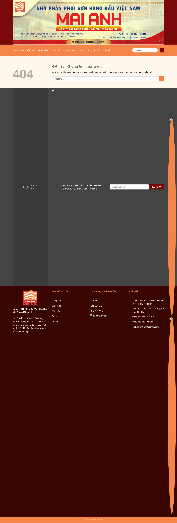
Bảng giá (84, 50)
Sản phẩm (43, 50)
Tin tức (97, 50)
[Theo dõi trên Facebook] (25, 187)
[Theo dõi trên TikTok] (35, 187)
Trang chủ (18, 50)
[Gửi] (155, 50)
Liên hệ (106, 50)
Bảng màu (71, 50)
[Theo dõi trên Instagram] (30, 187)
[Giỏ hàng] (162, 50)
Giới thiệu (31, 50)
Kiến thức (57, 50)
